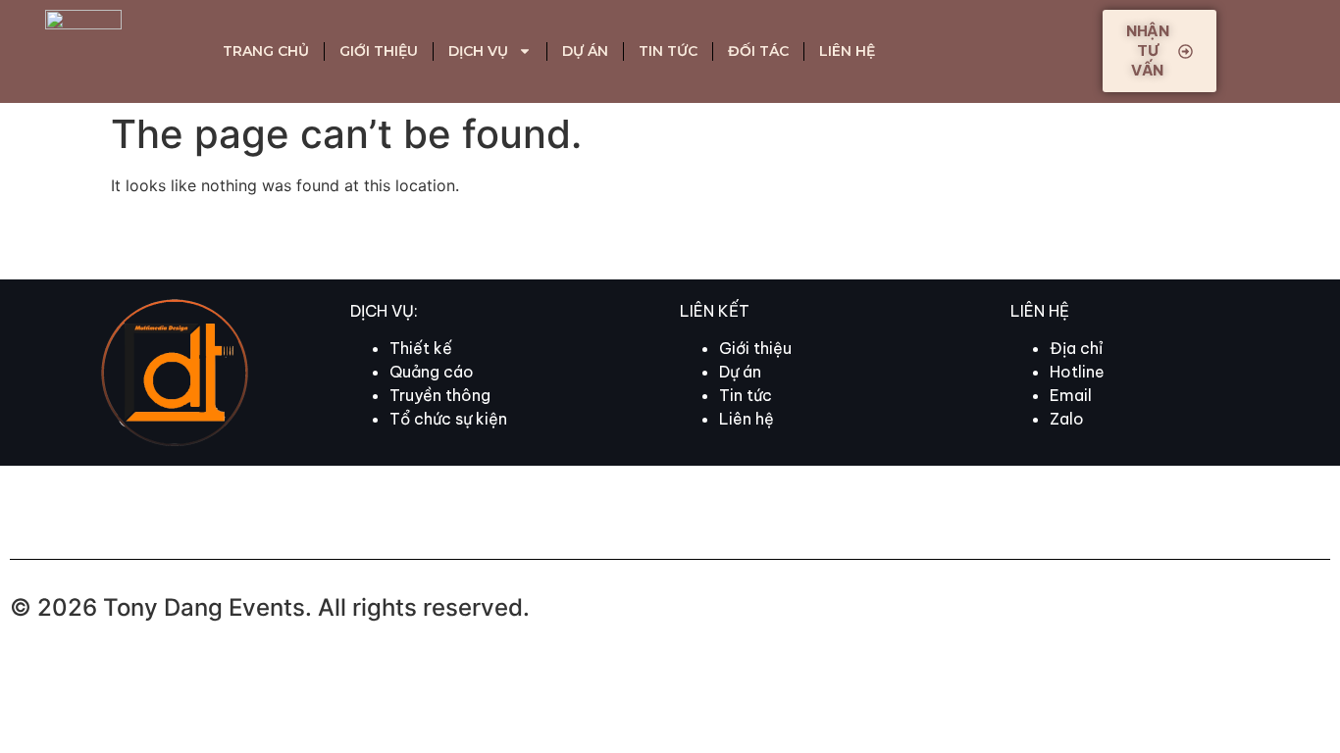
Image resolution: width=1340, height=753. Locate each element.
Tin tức (668, 51)
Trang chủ (266, 51)
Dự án (585, 51)
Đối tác (758, 51)
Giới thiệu (378, 51)
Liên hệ (847, 51)
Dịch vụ (478, 51)
